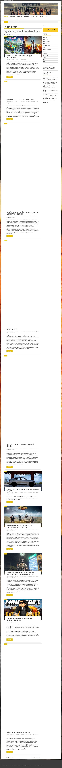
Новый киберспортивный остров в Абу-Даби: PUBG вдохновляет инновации (22, 213)
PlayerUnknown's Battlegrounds (26, 101)
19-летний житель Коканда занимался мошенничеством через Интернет (19, 526)
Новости (6, 16)
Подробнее (9, 76)
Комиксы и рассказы (47, 49)
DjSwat (17, 59)
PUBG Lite (45, 37)
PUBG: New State (46, 43)
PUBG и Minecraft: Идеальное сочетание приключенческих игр (19, 619)
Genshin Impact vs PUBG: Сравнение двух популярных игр (19, 56)
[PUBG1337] (31, 14)
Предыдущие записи (10, 757)
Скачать (46, 16)
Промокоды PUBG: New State (49, 67)
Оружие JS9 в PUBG (12, 329)
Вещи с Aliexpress (8, 19)
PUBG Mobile (12, 16)
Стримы (44, 57)
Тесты (32, 16)
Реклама (16, 19)
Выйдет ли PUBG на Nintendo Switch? (18, 732)
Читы (37, 16)
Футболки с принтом (24, 19)
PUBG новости (24, 59)
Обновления (26, 16)
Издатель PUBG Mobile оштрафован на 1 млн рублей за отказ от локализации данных (20, 573)
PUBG (34, 101)
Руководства (19, 16)
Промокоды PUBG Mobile (48, 65)
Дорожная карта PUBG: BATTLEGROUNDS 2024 (20, 100)
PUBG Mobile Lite (46, 41)
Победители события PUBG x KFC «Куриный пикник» (20, 445)
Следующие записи (36, 757)
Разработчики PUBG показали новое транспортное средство (22, 490)
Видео (41, 16)
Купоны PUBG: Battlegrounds (49, 68)
